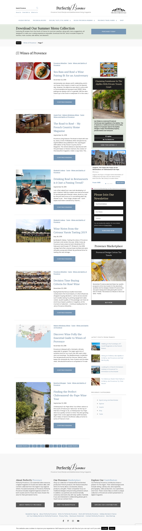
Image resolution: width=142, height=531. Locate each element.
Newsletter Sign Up (32, 514)
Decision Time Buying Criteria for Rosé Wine (67, 282)
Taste (70, 63)
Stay (100, 411)
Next (127, 113)
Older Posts (73, 446)
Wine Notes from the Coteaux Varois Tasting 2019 (70, 230)
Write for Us (34, 12)
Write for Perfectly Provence (67, 514)
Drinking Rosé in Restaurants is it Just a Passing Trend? (71, 180)
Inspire (101, 407)
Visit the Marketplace (66, 505)
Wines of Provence (29, 43)
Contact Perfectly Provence (95, 516)
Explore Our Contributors (106, 505)
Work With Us (26, 12)
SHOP (122, 20)
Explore (101, 404)
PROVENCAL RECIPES (39, 20)
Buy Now (108, 302)
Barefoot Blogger (60, 383)
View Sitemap (110, 516)
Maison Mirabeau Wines (70, 115)
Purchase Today (108, 31)
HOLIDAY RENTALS (24, 20)
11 (59, 446)
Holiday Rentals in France (108, 514)
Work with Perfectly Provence (88, 514)
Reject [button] (112, 528)
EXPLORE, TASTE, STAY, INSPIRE (59, 20)
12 (64, 446)
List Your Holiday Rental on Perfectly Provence (42, 516)
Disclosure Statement (77, 516)
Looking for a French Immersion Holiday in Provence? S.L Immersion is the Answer (112, 369)
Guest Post (57, 115)
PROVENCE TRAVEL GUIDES (106, 20)
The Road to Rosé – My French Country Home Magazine (67, 127)
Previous (90, 113)
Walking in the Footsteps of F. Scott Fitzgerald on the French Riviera (111, 346)
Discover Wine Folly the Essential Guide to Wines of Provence (70, 338)
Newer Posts (22, 446)
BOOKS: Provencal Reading (83, 20)
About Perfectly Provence (30, 505)
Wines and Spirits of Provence (64, 117)
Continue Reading (64, 102)
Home (19, 43)
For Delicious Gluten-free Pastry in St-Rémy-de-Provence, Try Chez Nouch (113, 381)
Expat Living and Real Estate (108, 400)
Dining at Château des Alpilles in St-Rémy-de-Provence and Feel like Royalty (112, 358)
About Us (18, 12)
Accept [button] (104, 528)
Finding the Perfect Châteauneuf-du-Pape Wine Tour (70, 395)
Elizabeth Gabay (59, 170)
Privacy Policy (108, 225)
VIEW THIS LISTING (108, 140)
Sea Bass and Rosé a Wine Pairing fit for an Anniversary (71, 73)
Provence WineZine (60, 63)
